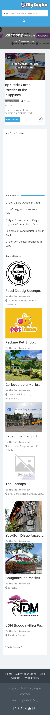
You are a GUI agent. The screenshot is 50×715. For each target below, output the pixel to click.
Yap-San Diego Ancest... (24, 535)
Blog (42, 673)
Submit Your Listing (25, 673)
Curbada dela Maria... (22, 384)
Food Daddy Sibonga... (23, 290)
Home (15, 41)
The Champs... (16, 484)
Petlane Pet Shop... (20, 342)
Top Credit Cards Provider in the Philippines (16, 90)
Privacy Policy (31, 677)
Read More (11, 119)
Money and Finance (11, 101)
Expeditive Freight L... (22, 436)
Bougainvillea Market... (23, 578)
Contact (15, 677)
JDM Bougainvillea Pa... (24, 625)
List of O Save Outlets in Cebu (22, 202)
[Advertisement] (25, 162)
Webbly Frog (30, 700)
